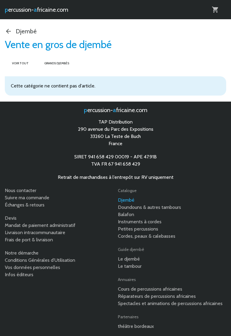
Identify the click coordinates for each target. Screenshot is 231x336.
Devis (11, 218)
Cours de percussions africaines (150, 289)
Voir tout (20, 63)
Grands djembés (56, 63)
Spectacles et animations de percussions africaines (170, 303)
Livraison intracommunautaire (35, 232)
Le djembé (129, 259)
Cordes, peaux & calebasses (146, 236)
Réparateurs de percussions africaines (157, 296)
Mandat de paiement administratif (40, 225)
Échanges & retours (25, 205)
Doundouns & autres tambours (149, 207)
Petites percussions (138, 229)
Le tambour (130, 266)
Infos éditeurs (19, 274)
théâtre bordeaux (136, 326)
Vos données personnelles (32, 267)
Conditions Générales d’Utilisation (40, 260)
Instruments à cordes (140, 222)
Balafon (126, 214)
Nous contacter (20, 190)
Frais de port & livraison (29, 240)
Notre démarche (21, 253)
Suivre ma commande (27, 197)
